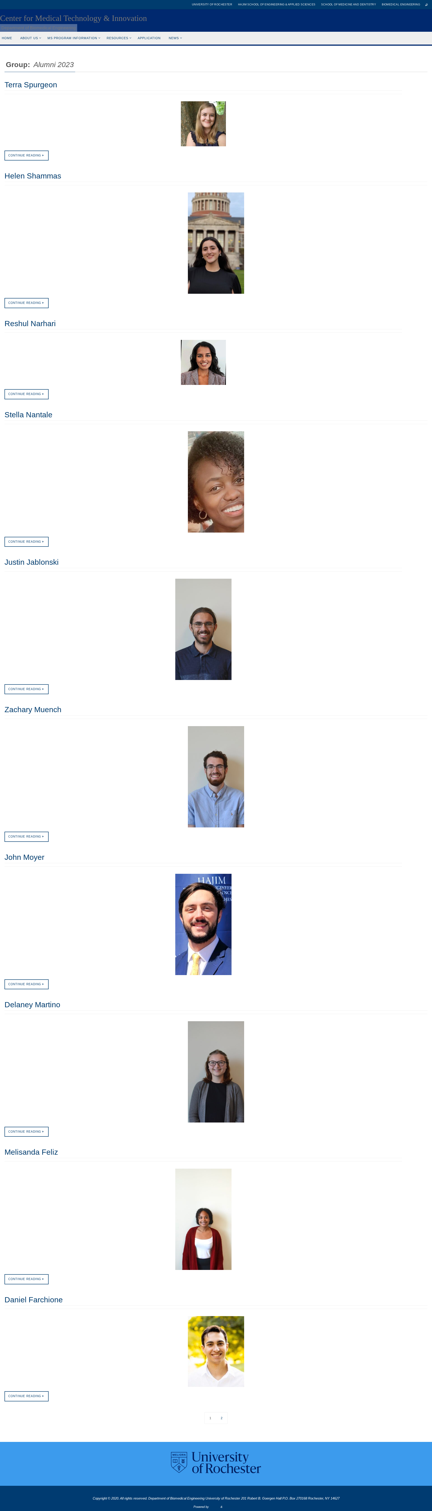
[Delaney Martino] (216, 1071)
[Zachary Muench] (216, 776)
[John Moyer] (203, 924)
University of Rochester (212, 4)
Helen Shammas (32, 176)
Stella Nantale (28, 414)
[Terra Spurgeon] (203, 123)
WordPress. (231, 1507)
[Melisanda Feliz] (203, 1219)
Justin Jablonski (31, 562)
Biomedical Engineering (401, 4)
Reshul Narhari (30, 323)
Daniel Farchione (33, 1299)
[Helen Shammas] (216, 243)
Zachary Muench (32, 709)
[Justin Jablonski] (203, 629)
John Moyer (24, 857)
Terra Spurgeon (30, 84)
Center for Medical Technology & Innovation (73, 18)
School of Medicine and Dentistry (348, 4)
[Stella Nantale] (216, 481)
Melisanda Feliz (31, 1152)
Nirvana (215, 1507)
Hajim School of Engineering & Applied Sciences (276, 4)
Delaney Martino (32, 1004)
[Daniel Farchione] (216, 1351)
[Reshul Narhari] (203, 362)
